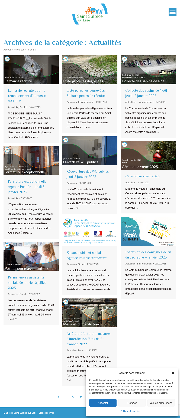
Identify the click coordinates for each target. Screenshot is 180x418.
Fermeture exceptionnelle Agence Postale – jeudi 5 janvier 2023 (27, 186)
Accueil (7, 49)
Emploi (23, 107)
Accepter (103, 402)
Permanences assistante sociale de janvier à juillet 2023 (27, 282)
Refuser (132, 402)
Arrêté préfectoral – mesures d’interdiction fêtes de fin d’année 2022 (89, 339)
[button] (173, 373)
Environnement (86, 102)
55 (80, 397)
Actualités (19, 49)
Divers (81, 350)
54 (73, 397)
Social (81, 264)
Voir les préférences (161, 402)
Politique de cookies (130, 411)
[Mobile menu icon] (172, 12)
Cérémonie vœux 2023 (142, 176)
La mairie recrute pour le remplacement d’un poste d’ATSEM (27, 96)
